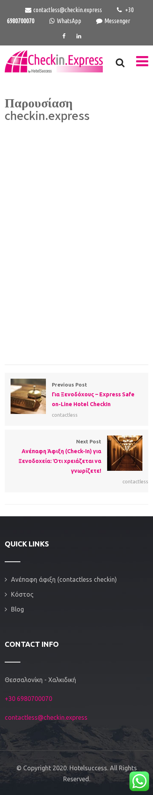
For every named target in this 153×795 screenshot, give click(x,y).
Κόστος (22, 594)
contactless (65, 414)
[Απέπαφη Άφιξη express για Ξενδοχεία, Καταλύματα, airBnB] (54, 61)
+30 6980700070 (28, 698)
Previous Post (93, 394)
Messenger (117, 20)
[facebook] (64, 36)
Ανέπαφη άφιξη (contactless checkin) (64, 579)
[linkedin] (78, 36)
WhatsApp (69, 20)
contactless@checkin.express (67, 9)
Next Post (59, 456)
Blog (17, 609)
